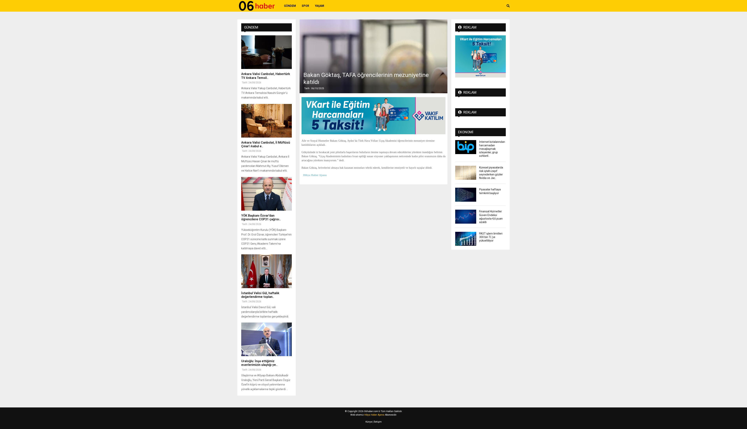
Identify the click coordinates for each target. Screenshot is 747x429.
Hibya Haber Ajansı (374, 414)
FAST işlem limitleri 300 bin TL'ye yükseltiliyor (490, 237)
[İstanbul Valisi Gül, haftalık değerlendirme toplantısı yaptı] (266, 271)
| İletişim (377, 421)
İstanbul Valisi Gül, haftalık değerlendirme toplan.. (260, 295)
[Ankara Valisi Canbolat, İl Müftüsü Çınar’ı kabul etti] (266, 121)
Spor (305, 5)
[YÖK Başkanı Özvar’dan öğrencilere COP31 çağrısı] (266, 194)
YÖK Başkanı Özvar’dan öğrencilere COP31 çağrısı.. (261, 217)
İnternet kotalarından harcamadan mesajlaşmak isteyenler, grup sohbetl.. (492, 149)
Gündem (290, 5)
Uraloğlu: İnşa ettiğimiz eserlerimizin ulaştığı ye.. (259, 363)
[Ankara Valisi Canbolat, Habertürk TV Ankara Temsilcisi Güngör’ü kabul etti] (266, 52)
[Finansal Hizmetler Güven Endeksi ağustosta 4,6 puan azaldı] (465, 217)
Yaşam (319, 5)
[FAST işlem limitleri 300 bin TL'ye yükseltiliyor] (465, 239)
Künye (369, 421)
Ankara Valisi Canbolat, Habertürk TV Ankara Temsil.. (265, 75)
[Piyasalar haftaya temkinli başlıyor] (465, 195)
